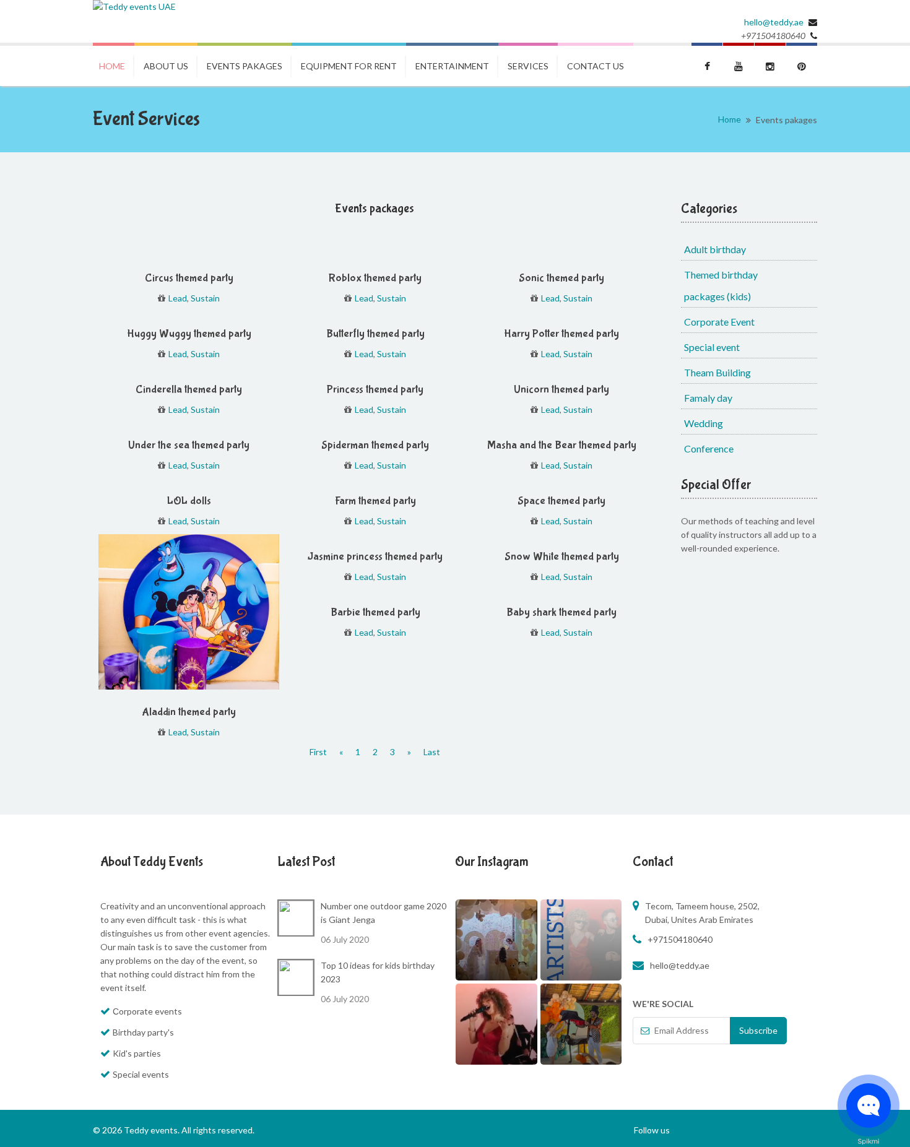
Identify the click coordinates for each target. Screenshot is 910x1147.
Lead (177, 298)
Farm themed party (375, 501)
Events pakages (244, 66)
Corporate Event (719, 321)
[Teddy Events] (134, 7)
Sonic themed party (561, 278)
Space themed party (561, 501)
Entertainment (452, 66)
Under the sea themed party (188, 445)
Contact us (595, 66)
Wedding (703, 423)
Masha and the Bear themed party (561, 445)
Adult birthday (715, 249)
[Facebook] (706, 64)
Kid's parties (137, 1053)
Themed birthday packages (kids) (721, 285)
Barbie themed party (375, 612)
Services (528, 66)
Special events (141, 1074)
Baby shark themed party (561, 612)
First (318, 752)
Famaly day (708, 398)
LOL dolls (189, 501)
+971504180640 (680, 939)
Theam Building (717, 372)
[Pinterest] (801, 64)
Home (112, 66)
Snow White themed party (562, 556)
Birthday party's (143, 1032)
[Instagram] (770, 64)
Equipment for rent (349, 66)
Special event (712, 347)
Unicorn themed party (561, 389)
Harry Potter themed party (561, 333)
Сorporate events (147, 1011)
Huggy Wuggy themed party (189, 333)
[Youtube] (738, 64)
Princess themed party (375, 389)
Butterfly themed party (375, 333)
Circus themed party (189, 278)
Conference (709, 448)
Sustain (205, 298)
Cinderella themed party (189, 389)
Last (431, 752)
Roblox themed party (375, 278)
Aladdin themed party (189, 712)
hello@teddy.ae (774, 22)
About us (166, 66)
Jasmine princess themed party (375, 556)
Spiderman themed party (375, 445)
